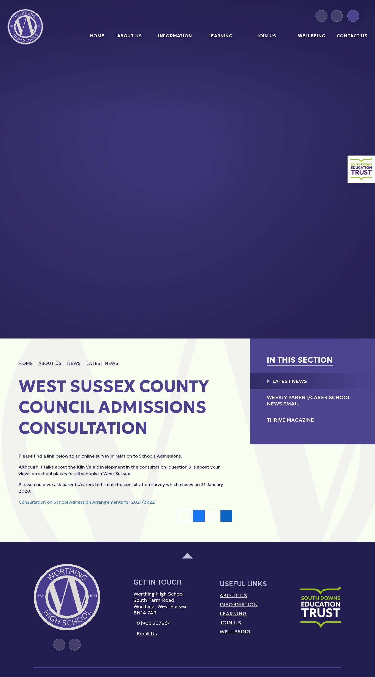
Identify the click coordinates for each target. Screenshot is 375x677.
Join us (230, 622)
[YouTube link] (337, 16)
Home (26, 363)
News (74, 363)
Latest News (102, 363)
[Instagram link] (321, 16)
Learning (233, 613)
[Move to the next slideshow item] (345, 324)
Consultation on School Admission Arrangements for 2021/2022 (87, 502)
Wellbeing (235, 631)
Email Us (147, 633)
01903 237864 (154, 623)
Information (239, 604)
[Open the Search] (353, 16)
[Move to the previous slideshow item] (333, 324)
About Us (50, 363)
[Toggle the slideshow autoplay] (357, 324)
